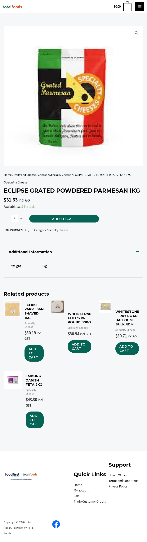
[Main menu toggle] (139, 6)
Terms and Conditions (123, 481)
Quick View (12, 359)
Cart (76, 496)
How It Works (118, 475)
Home (8, 175)
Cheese (42, 175)
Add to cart (64, 219)
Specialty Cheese (60, 175)
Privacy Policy (118, 486)
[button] (136, 33)
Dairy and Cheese (25, 175)
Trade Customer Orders (90, 501)
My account (82, 490)
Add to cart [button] (33, 353)
